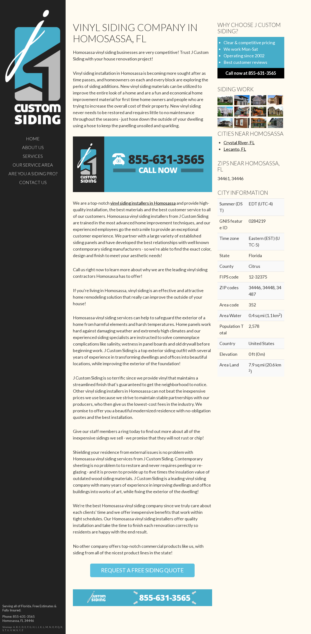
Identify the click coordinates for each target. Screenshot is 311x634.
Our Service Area (33, 165)
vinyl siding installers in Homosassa (143, 203)
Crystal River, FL (239, 142)
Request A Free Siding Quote (142, 570)
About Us (33, 147)
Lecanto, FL (235, 149)
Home (33, 138)
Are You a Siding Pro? (33, 173)
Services (33, 156)
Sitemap (7, 627)
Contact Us (33, 182)
